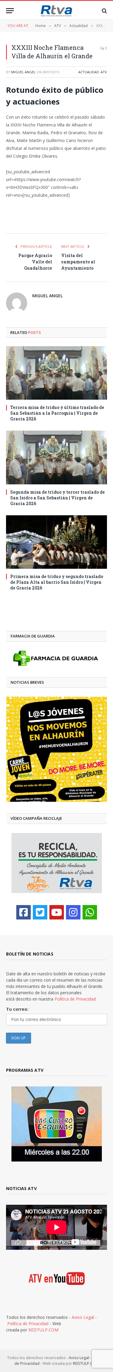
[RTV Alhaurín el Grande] (56, 10)
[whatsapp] (90, 912)
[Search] (104, 10)
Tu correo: (17, 1009)
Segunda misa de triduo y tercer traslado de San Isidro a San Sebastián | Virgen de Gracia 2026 (57, 497)
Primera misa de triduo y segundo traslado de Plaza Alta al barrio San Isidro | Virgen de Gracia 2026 (56, 582)
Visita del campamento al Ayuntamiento (78, 262)
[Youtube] (56, 912)
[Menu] (10, 10)
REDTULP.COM (43, 1330)
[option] (56, 749)
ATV (104, 72)
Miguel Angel (23, 72)
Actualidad (88, 72)
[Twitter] (40, 912)
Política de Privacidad (28, 1323)
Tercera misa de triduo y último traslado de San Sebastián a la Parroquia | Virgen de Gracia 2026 (57, 413)
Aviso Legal (83, 1317)
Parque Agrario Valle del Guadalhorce (35, 262)
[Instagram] (73, 912)
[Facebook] (23, 912)
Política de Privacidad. (76, 999)
